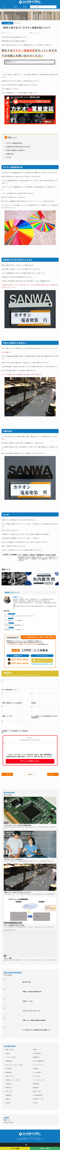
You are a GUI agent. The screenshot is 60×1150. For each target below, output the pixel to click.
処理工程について (38, 1099)
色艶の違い (9, 154)
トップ (5, 6)
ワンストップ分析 (11, 1057)
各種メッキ (37, 1091)
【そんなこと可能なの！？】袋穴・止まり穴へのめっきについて (19, 616)
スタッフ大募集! (15, 1148)
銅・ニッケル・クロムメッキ (14, 1064)
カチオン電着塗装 (7, 23)
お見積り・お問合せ (45, 1148)
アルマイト (36, 1076)
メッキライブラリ (11, 613)
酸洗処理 (9, 1072)
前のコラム (51, 774)
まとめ (7, 157)
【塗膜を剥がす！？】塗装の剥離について (14, 625)
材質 (8, 1099)
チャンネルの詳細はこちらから (31, 761)
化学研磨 (9, 1068)
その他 (35, 1102)
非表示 (14, 137)
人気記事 (15, 6)
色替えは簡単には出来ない (15, 150)
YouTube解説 (37, 1053)
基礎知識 (36, 1057)
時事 (7, 1053)
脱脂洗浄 (36, 1087)
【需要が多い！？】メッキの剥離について (14, 629)
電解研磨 (9, 1061)
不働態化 (36, 1068)
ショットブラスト (38, 1064)
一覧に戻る (30, 774)
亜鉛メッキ (9, 1076)
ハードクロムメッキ (39, 1080)
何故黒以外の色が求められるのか (17, 147)
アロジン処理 (37, 1072)
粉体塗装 (36, 1083)
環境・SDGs (10, 618)
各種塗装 (9, 1095)
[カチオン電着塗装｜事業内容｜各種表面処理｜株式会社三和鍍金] (30, 557)
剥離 (35, 1049)
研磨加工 (9, 1087)
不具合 (8, 1102)
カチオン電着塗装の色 (13, 143)
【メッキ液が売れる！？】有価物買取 (13, 620)
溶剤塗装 (9, 1083)
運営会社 (25, 6)
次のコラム (8, 774)
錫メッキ (9, 1091)
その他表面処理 (38, 1095)
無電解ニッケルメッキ (12, 1080)
